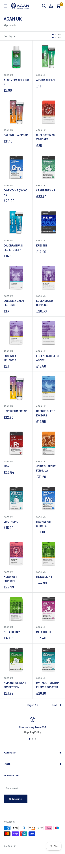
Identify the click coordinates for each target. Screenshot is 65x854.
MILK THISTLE (44, 632)
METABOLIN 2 (12, 632)
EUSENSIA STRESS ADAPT (47, 358)
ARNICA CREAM (45, 80)
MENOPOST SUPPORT (10, 578)
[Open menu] (5, 6)
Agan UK (8, 74)
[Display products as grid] (53, 36)
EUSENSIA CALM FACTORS (14, 302)
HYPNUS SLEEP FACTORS (45, 413)
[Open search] (44, 6)
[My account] (51, 6)
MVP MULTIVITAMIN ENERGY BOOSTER (48, 685)
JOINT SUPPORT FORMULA (46, 468)
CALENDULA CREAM (16, 135)
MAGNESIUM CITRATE (43, 523)
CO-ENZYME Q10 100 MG (15, 192)
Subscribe (15, 799)
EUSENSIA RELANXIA (10, 358)
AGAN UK (8, 571)
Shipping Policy (32, 732)
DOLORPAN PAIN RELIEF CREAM (13, 247)
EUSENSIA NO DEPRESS (44, 302)
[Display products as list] (59, 36)
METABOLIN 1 (44, 576)
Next (54, 705)
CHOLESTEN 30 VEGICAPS (45, 137)
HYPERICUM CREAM (15, 411)
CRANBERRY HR (45, 190)
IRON (6, 466)
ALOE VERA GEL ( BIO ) (16, 82)
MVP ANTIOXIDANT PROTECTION (15, 685)
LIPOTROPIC (11, 521)
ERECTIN (41, 245)
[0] (58, 6)
